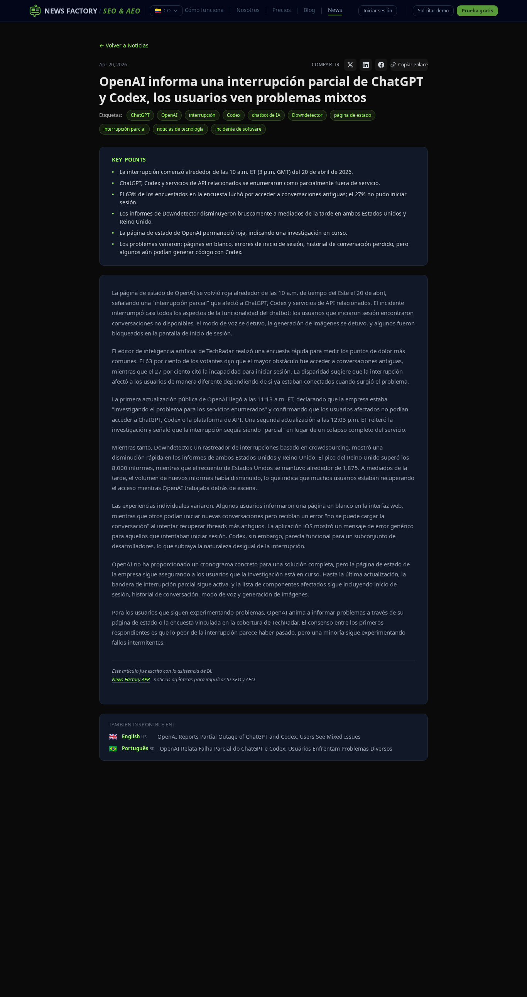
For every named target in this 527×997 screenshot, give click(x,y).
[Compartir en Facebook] (381, 65)
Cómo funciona (204, 9)
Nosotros (248, 9)
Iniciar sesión (377, 10)
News (335, 9)
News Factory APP (131, 679)
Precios (281, 9)
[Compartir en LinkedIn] (366, 65)
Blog (309, 9)
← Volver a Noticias (124, 45)
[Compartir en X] (350, 65)
